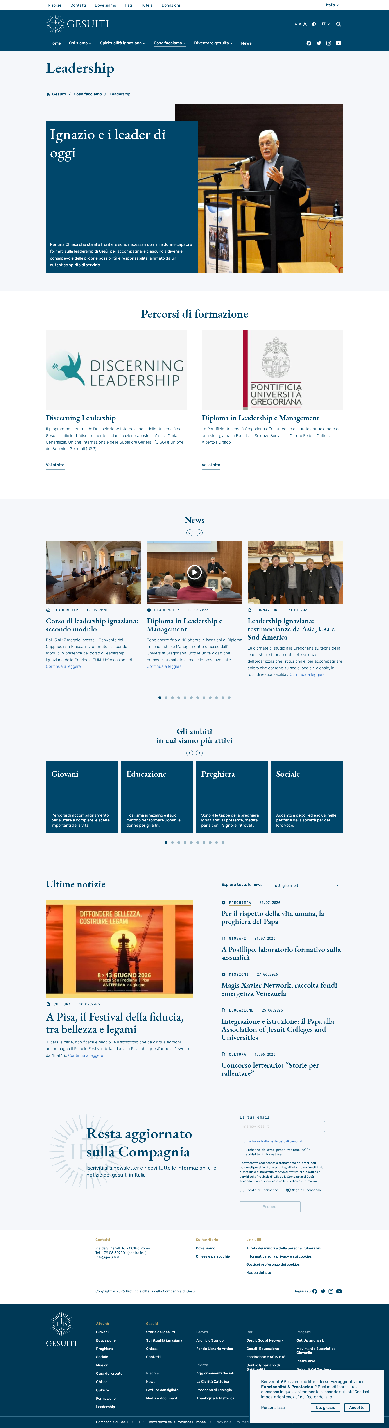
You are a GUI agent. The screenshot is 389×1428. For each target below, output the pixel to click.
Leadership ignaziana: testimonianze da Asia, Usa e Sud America (291, 629)
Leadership (65, 610)
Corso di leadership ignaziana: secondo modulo (92, 625)
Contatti (78, 5)
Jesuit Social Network (265, 1340)
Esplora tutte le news (242, 884)
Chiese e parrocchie (213, 1256)
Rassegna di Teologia (214, 1390)
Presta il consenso (262, 1190)
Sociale (102, 1357)
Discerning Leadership (81, 418)
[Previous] (189, 532)
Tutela (147, 5)
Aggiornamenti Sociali (215, 1373)
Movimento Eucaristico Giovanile (315, 1351)
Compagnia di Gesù (112, 1422)
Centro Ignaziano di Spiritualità (263, 1367)
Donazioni (171, 5)
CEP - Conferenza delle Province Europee (172, 1422)
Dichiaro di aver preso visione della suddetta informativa (278, 1152)
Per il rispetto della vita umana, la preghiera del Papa (272, 917)
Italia (334, 6)
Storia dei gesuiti (160, 1332)
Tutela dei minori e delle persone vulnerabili (283, 1248)
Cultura (62, 1004)
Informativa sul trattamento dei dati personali (271, 1141)
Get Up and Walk (310, 1340)
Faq (128, 5)
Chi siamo (82, 43)
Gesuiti (88, 24)
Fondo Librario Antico (214, 1349)
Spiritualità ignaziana (124, 43)
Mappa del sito (258, 1272)
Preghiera (240, 902)
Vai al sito (55, 464)
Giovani (237, 938)
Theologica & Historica (215, 1398)
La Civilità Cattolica (212, 1381)
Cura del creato (109, 1373)
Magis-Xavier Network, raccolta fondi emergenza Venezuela (279, 989)
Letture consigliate (162, 1390)
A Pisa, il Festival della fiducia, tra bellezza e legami (115, 1022)
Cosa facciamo (172, 43)
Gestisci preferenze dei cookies (273, 1264)
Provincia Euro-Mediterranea (240, 1422)
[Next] (199, 532)
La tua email (254, 1117)
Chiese (102, 1382)
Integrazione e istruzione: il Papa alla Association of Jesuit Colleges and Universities (277, 1029)
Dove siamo (105, 5)
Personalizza (273, 1407)
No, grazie (325, 1407)
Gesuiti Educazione (263, 1349)
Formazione (267, 610)
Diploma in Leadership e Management (260, 418)
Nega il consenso (306, 1190)
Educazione (241, 1010)
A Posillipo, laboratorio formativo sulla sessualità (281, 953)
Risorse (54, 5)
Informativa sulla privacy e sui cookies (279, 1256)
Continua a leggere (63, 666)
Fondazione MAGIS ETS (266, 1357)
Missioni (239, 974)
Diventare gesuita (215, 43)
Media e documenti (162, 1398)
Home (55, 43)
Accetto (357, 1407)
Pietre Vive (305, 1361)
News (246, 43)
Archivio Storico (210, 1340)
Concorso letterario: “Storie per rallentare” (270, 1069)
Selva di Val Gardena (313, 1369)
